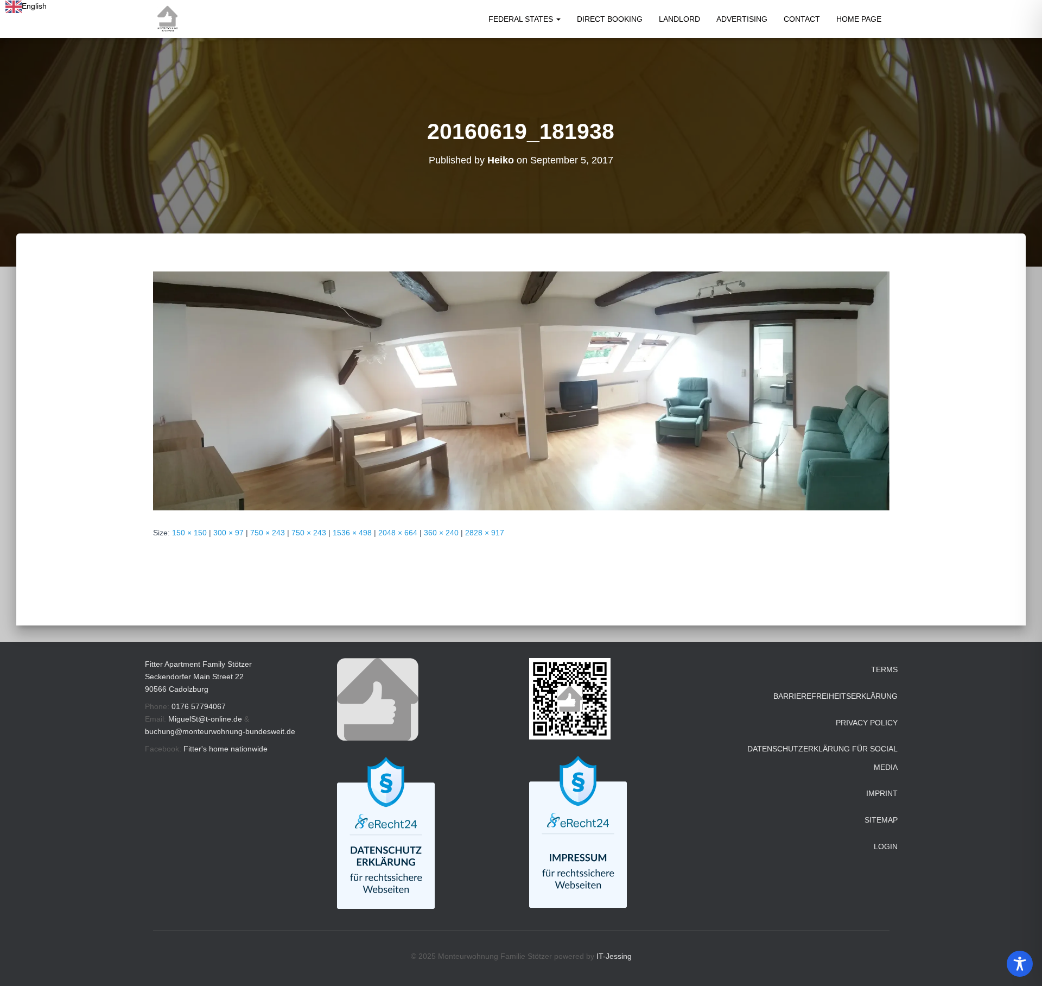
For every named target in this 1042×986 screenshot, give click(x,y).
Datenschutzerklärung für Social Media (822, 758)
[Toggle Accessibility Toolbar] (1020, 964)
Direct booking (610, 19)
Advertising (741, 19)
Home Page (858, 19)
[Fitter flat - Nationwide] (167, 19)
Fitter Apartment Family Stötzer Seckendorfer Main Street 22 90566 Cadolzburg (198, 676)
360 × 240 (441, 532)
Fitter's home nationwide (225, 748)
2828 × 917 (484, 532)
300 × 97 (228, 532)
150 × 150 (189, 532)
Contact (802, 19)
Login (886, 846)
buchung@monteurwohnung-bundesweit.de (220, 731)
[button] (558, 19)
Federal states (521, 19)
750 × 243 (267, 532)
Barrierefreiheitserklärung (835, 696)
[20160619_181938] (521, 390)
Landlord (679, 19)
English (34, 6)
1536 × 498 (352, 532)
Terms (884, 669)
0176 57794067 (198, 706)
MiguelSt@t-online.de (205, 719)
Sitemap (881, 820)
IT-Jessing (614, 956)
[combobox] (26, 6)
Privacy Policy (867, 722)
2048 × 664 (397, 532)
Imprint (882, 793)
